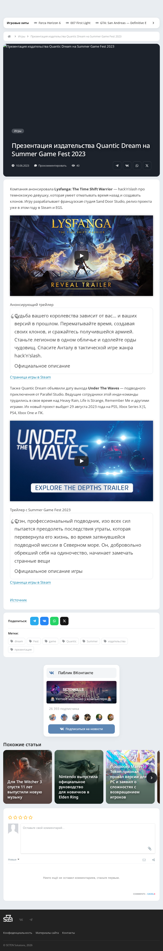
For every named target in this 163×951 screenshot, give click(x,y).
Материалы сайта (47, 933)
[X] (147, 165)
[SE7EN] (8, 918)
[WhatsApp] (137, 165)
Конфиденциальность (17, 933)
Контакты (68, 933)
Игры (21, 36)
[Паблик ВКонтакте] (53, 673)
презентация (23, 649)
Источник (18, 599)
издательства (116, 641)
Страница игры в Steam (30, 377)
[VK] (127, 165)
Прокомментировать (52, 165)
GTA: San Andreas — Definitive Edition (127, 23)
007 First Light (80, 23)
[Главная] (10, 36)
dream (19, 641)
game (52, 641)
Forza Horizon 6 (50, 23)
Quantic (71, 641)
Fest (36, 641)
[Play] (81, 256)
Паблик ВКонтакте (75, 672)
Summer (92, 641)
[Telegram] (117, 165)
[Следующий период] (151, 777)
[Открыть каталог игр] (151, 23)
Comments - (144, 893)
